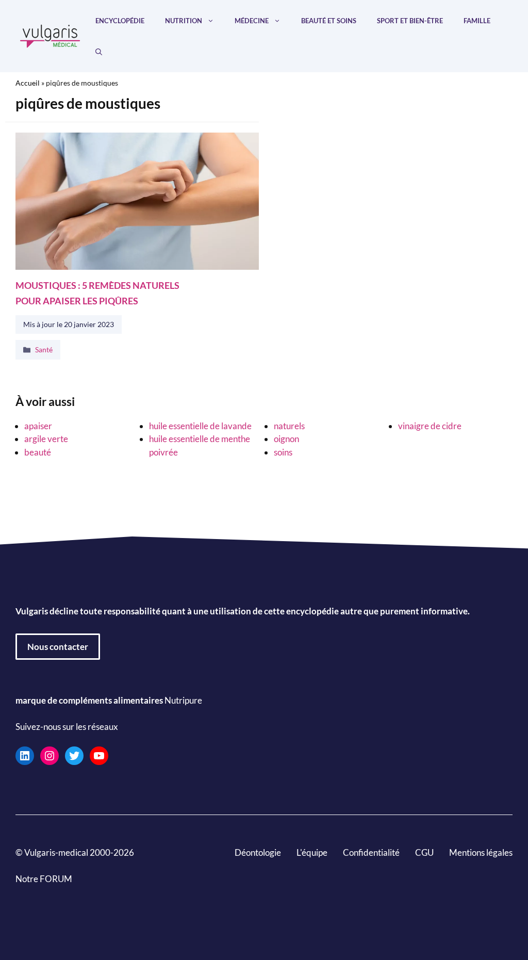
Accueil (27, 82)
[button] (98, 51)
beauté (37, 452)
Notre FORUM (43, 878)
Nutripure (183, 699)
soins (283, 452)
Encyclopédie (119, 21)
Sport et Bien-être (410, 21)
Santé (44, 350)
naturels (289, 425)
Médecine (252, 21)
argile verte (46, 438)
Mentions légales (481, 852)
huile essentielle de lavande (200, 425)
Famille (477, 21)
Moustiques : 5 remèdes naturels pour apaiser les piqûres (97, 293)
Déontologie (258, 852)
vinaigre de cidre (429, 425)
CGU (424, 852)
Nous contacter (57, 646)
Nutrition (183, 21)
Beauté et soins (328, 21)
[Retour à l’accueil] (50, 34)
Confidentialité (371, 852)
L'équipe (311, 852)
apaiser (38, 425)
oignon (286, 438)
